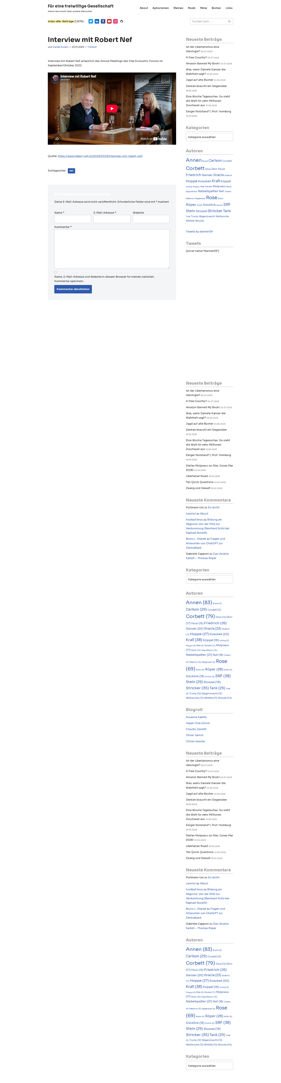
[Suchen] (229, 21)
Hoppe (191, 181)
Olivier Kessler (195, 741)
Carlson (215, 160)
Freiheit (92, 47)
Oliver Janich (194, 735)
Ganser (207, 175)
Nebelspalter (208, 191)
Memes (178, 8)
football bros (194, 519)
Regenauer (200, 198)
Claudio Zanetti (196, 729)
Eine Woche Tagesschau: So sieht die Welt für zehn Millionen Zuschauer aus (208, 101)
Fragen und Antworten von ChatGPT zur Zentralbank (205, 543)
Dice (208, 169)
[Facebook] (103, 21)
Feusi (221, 169)
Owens (228, 191)
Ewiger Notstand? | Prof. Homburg (208, 111)
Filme (203, 8)
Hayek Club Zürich (198, 723)
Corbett (195, 168)
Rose (211, 197)
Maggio (196, 187)
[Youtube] (109, 21)
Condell (227, 161)
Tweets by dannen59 (199, 231)
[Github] (121, 21)
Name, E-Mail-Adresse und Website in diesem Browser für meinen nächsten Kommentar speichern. (104, 279)
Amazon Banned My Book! (203, 63)
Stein (190, 211)
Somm (219, 205)
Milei (202, 186)
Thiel (188, 216)
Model (208, 186)
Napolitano (191, 191)
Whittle (190, 220)
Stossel (201, 211)
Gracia (218, 175)
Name (59, 212)
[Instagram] (115, 21)
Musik (191, 8)
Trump (194, 216)
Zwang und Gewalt (198, 488)
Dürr (214, 169)
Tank (227, 211)
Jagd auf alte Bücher (199, 80)
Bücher (216, 8)
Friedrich (193, 175)
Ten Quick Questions (200, 482)
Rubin (220, 198)
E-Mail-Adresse (105, 212)
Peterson (190, 198)
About (144, 8)
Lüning (189, 186)
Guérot (228, 175)
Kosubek (204, 181)
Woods (199, 220)
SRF (227, 204)
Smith (199, 205)
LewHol (191, 513)
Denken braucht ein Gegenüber (206, 86)
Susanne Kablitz (196, 717)
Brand (205, 161)
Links (229, 8)
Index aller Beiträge (61, 21)
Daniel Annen (60, 47)
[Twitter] (90, 21)
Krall (216, 181)
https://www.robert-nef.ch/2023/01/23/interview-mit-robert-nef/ (100, 156)
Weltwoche (222, 216)
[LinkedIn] (97, 21)
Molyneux (219, 186)
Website (138, 212)
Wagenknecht (207, 216)
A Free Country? (196, 57)
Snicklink (209, 205)
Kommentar (63, 227)
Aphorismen (161, 8)
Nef (71, 171)
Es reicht (214, 507)
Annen (194, 160)
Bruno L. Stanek (196, 539)
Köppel (226, 181)
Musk (229, 186)
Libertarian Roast (197, 476)
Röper (191, 205)
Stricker (215, 211)
